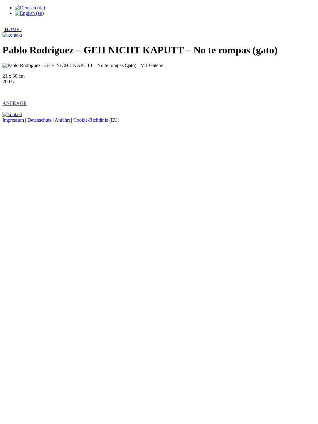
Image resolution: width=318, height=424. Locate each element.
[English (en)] (29, 13)
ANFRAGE (14, 103)
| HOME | (12, 29)
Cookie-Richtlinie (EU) (96, 120)
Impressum (13, 120)
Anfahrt (62, 120)
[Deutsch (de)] (30, 7)
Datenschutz (39, 120)
